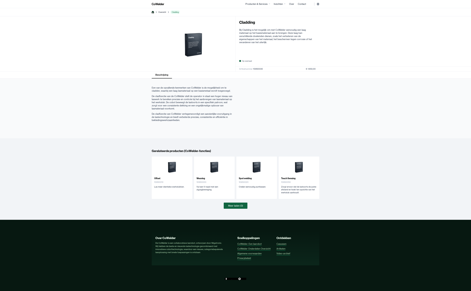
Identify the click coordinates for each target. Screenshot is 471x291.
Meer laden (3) (235, 205)
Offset (157, 178)
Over (291, 4)
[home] (153, 12)
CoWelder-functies (197, 151)
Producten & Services (256, 4)
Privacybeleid (244, 258)
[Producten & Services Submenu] (269, 4)
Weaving (200, 178)
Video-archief (283, 253)
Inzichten (278, 4)
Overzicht (162, 12)
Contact (302, 4)
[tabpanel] (192, 103)
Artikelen (280, 248)
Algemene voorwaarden (249, 253)
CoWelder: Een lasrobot (249, 243)
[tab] (162, 75)
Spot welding (245, 178)
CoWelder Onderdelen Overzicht (254, 248)
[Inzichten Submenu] (284, 4)
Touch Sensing (288, 178)
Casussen (281, 243)
